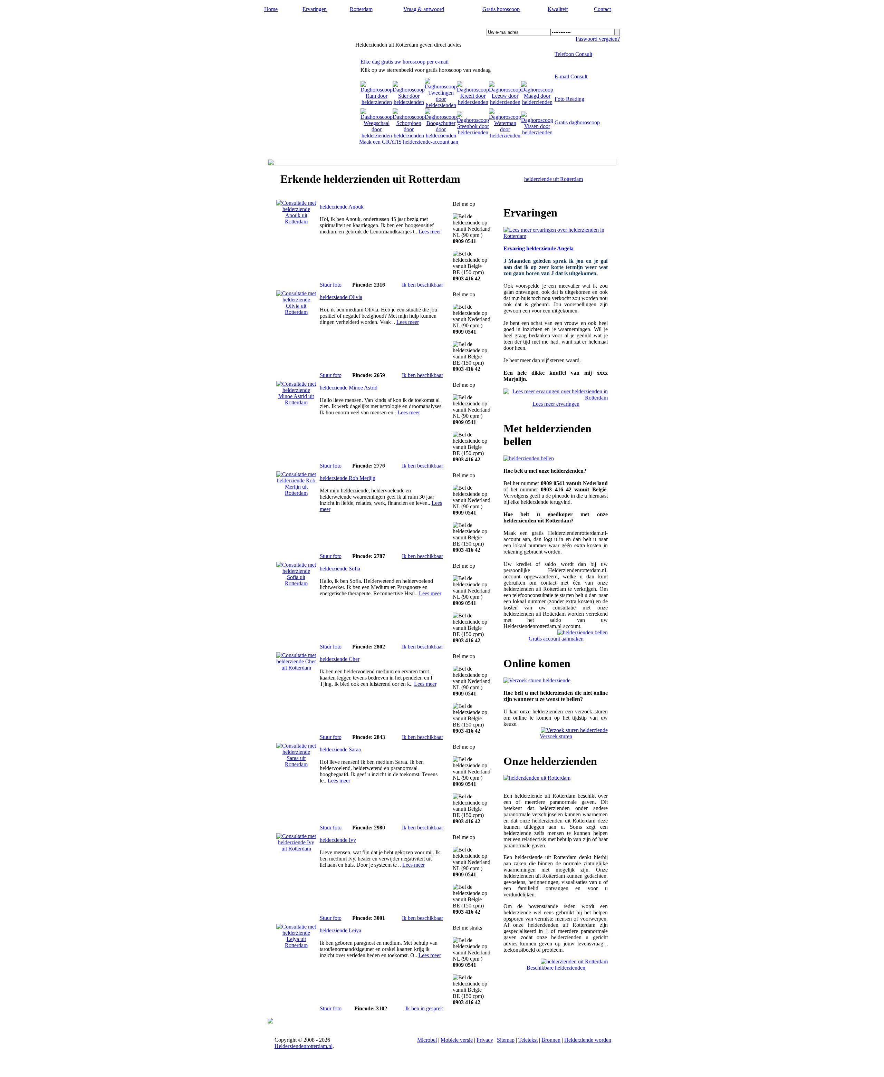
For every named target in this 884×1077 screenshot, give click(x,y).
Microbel (427, 1040)
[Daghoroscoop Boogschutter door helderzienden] (441, 135)
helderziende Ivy (338, 840)
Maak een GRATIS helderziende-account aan (408, 142)
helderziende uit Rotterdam (553, 179)
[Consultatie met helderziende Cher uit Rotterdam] (296, 668)
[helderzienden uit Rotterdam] (536, 778)
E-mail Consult (571, 76)
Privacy (485, 1040)
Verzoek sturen (556, 736)
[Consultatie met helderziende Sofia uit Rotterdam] (296, 583)
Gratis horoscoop (501, 9)
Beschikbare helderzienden (556, 968)
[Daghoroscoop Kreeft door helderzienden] (473, 102)
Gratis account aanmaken (556, 639)
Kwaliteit (558, 9)
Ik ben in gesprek (424, 1008)
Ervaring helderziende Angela (538, 248)
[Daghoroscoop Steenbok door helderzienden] (473, 132)
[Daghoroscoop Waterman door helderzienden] (505, 135)
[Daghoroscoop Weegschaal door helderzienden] (377, 135)
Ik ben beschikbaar (422, 285)
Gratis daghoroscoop (577, 122)
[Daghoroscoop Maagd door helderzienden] (537, 102)
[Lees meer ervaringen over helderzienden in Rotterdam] (555, 236)
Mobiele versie (457, 1040)
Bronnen (550, 1040)
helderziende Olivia (341, 297)
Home (271, 9)
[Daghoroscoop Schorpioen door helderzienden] (409, 135)
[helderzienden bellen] (528, 458)
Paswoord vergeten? (598, 39)
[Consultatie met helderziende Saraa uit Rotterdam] (296, 764)
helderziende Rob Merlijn (347, 478)
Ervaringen (314, 9)
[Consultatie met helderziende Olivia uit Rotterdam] (296, 312)
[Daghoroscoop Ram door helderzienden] (377, 102)
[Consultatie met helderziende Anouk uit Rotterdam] (296, 221)
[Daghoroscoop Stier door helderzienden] (409, 102)
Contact (602, 9)
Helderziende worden (587, 1040)
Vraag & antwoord (423, 9)
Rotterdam (361, 9)
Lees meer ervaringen (555, 404)
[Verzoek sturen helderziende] (536, 680)
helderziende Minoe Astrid (348, 388)
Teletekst (528, 1040)
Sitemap (506, 1040)
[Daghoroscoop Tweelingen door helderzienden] (441, 105)
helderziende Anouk (342, 207)
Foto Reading (569, 99)
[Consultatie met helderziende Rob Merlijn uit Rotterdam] (296, 493)
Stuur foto (331, 285)
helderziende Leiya (340, 930)
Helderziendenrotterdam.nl (314, 24)
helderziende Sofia (340, 568)
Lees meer (430, 231)
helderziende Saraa (340, 749)
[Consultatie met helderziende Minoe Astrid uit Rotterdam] (296, 402)
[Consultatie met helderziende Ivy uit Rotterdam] (296, 849)
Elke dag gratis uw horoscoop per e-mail (405, 62)
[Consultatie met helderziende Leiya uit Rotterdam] (296, 945)
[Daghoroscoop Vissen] (537, 132)
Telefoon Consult (573, 54)
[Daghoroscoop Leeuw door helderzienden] (505, 102)
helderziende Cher (339, 659)
